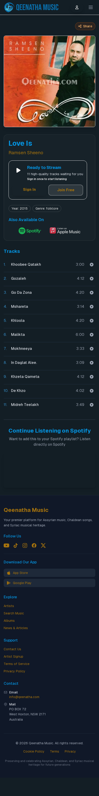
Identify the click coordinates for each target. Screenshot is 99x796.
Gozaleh (18, 278)
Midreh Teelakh (25, 404)
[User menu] (76, 7)
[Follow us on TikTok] (15, 545)
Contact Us (12, 649)
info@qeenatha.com (24, 697)
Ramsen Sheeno (26, 152)
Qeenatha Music (26, 510)
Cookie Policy (33, 751)
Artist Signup (13, 656)
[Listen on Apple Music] (65, 231)
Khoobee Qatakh (26, 264)
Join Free (65, 190)
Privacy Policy (14, 671)
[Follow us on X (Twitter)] (43, 545)
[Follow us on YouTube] (6, 545)
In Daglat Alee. (24, 362)
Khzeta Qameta (25, 376)
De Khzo (18, 390)
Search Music (14, 613)
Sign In (29, 189)
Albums (9, 620)
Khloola (18, 320)
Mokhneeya (21, 348)
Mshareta (19, 306)
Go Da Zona (21, 292)
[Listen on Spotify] (30, 231)
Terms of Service (16, 664)
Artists (9, 606)
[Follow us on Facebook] (34, 545)
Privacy (70, 751)
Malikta (18, 334)
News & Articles (16, 628)
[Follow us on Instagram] (25, 545)
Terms (54, 751)
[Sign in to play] (91, 264)
